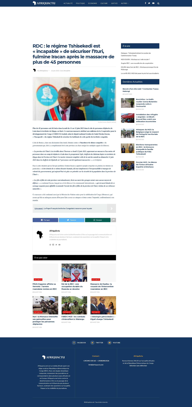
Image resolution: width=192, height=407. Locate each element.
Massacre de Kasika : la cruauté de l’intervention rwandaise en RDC (102, 286)
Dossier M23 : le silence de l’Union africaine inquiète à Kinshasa (146, 164)
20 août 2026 (38, 327)
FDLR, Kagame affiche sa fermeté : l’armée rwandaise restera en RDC (45, 286)
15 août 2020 (128, 94)
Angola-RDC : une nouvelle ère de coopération (137, 63)
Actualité (68, 3)
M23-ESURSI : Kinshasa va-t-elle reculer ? (135, 59)
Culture (104, 3)
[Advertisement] (96, 23)
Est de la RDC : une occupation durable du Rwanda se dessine (72, 286)
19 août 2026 (95, 322)
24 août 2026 (38, 292)
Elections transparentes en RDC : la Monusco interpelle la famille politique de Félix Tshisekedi (147, 149)
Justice (114, 3)
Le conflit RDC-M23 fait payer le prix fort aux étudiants (140, 73)
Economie (92, 3)
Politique (80, 3)
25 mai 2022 (140, 109)
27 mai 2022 (140, 139)
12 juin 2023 (55, 71)
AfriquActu (44, 71)
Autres (124, 3)
